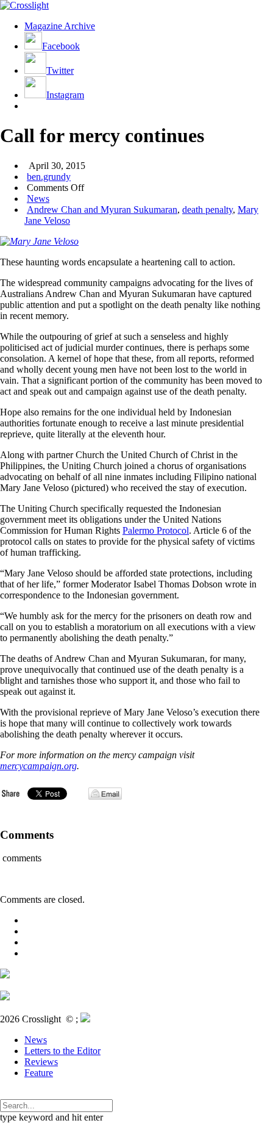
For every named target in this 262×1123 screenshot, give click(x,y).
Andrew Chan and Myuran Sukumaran (102, 209)
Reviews (41, 1062)
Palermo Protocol (155, 530)
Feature (38, 1072)
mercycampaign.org (38, 766)
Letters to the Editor (62, 1051)
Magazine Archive (59, 26)
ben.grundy (49, 176)
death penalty (207, 209)
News (38, 198)
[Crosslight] (24, 5)
